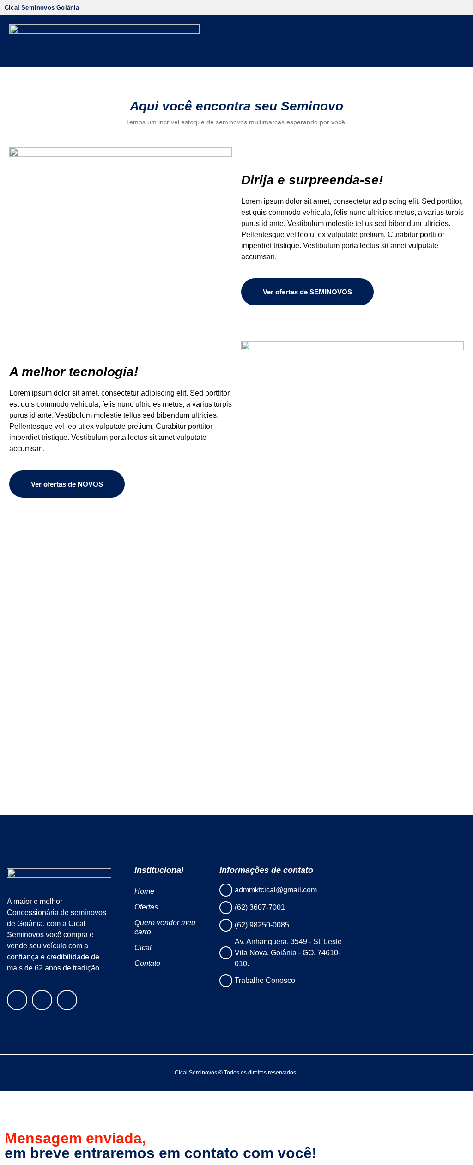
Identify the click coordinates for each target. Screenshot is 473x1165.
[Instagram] (42, 1000)
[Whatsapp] (67, 1000)
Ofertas (146, 907)
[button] (203, 27)
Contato (147, 963)
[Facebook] (17, 1000)
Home (144, 891)
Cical (143, 948)
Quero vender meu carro (164, 927)
